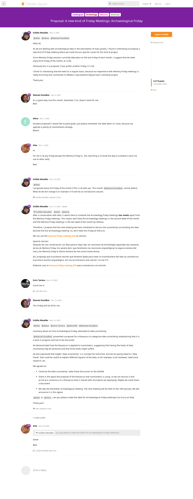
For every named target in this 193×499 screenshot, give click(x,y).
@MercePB (72, 325)
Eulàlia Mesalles (44, 212)
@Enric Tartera (58, 325)
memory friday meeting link (62, 236)
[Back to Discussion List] (3, 3)
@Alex (37, 38)
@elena (45, 38)
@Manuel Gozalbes (60, 38)
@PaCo (47, 397)
